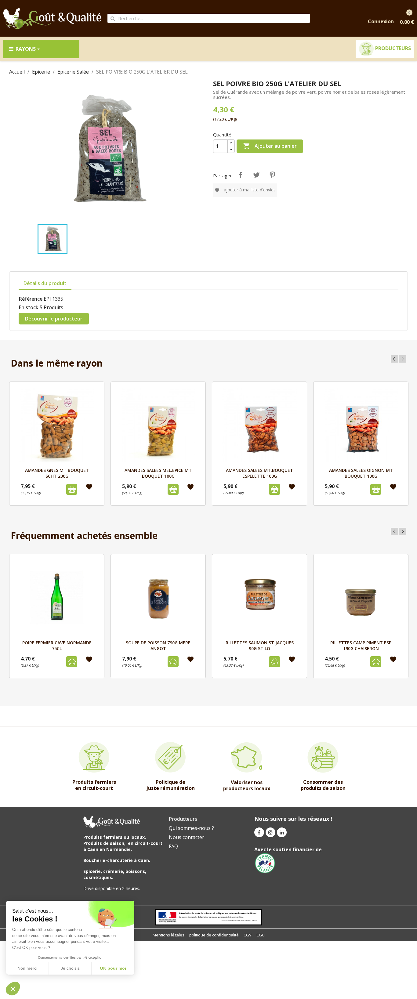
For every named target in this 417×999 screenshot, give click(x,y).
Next (402, 359)
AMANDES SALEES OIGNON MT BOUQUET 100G (361, 473)
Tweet (256, 175)
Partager (240, 175)
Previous (394, 359)
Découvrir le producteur (53, 318)
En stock (28, 307)
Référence (30, 299)
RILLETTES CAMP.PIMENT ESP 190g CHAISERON (360, 645)
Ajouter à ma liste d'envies (245, 190)
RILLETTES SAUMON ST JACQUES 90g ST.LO (260, 645)
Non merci (27, 968)
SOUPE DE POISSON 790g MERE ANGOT (158, 645)
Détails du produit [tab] (45, 283)
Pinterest (272, 175)
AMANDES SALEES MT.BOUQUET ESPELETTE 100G (259, 473)
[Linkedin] (282, 832)
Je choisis (70, 968)
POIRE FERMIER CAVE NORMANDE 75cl (57, 645)
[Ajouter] (71, 489)
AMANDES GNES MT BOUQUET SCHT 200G (57, 473)
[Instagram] (270, 832)
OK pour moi (113, 968)
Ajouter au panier (270, 146)
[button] (12, 988)
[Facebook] (259, 832)
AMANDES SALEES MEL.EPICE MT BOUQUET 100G (158, 473)
